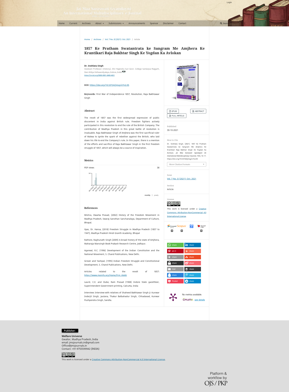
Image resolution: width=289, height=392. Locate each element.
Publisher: (70, 330)
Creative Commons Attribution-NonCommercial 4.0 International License (186, 212)
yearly (156, 195)
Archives (86, 23)
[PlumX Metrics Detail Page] (173, 297)
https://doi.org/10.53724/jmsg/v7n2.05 (109, 85)
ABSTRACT (199, 111)
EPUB (174, 111)
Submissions (115, 23)
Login (229, 2)
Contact (182, 23)
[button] (175, 245)
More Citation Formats (179, 164)
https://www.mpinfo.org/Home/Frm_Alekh (105, 275)
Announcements (137, 23)
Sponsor (154, 23)
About (98, 23)
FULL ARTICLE (177, 115)
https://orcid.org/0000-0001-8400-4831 (99, 75)
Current (73, 23)
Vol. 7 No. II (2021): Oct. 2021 (118, 39)
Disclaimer (168, 23)
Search (226, 23)
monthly (147, 195)
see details (200, 299)
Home (62, 23)
